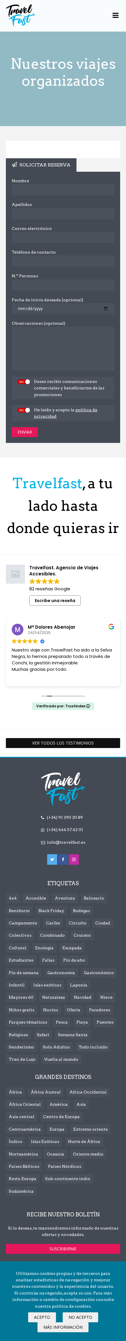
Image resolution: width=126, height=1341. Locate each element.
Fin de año (74, 960)
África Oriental (25, 1104)
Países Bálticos (24, 1166)
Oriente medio (88, 1154)
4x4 (13, 898)
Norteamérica (23, 1154)
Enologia (44, 947)
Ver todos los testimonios (63, 743)
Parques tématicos (28, 1022)
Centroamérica (25, 1129)
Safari (43, 1034)
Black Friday (51, 910)
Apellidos (22, 204)
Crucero (82, 935)
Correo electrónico (32, 228)
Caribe (53, 923)
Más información (63, 1327)
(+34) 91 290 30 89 (65, 817)
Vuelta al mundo (61, 1059)
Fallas (48, 960)
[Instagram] (74, 859)
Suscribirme (63, 1248)
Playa (82, 1022)
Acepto (42, 1317)
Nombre (20, 180)
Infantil (17, 985)
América (59, 1104)
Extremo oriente (90, 1129)
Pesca (62, 1022)
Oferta (73, 1010)
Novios (50, 1010)
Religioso (18, 1034)
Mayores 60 (21, 997)
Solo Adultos (56, 1047)
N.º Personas (25, 276)
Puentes (105, 1022)
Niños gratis (21, 1010)
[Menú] (115, 16)
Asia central (21, 1116)
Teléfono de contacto (34, 252)
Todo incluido (93, 1047)
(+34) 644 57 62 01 (65, 829)
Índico (15, 1141)
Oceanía (55, 1154)
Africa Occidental (88, 1092)
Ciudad (102, 923)
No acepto (80, 1317)
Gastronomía (61, 972)
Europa (57, 1129)
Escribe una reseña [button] (55, 601)
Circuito (77, 923)
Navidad (82, 997)
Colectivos (20, 935)
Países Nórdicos (64, 1166)
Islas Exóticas (45, 1141)
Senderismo (21, 1047)
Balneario (94, 898)
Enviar (25, 432)
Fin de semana (24, 972)
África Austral (46, 1092)
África (15, 1092)
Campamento (23, 923)
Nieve (106, 997)
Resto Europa (22, 1178)
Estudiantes (21, 960)
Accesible (35, 898)
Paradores (99, 1010)
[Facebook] (63, 859)
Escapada (72, 947)
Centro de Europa (61, 1116)
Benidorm (19, 910)
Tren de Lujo (22, 1059)
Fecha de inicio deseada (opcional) (47, 300)
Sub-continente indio (67, 1178)
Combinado (52, 935)
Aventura (65, 898)
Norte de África (84, 1141)
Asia (81, 1104)
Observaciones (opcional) (38, 323)
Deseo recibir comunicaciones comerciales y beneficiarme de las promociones (69, 388)
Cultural (17, 947)
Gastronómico (99, 972)
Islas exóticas (47, 985)
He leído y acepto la (65, 413)
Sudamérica (21, 1191)
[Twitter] (52, 859)
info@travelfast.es (66, 842)
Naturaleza (53, 997)
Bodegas (81, 910)
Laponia (78, 985)
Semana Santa (73, 1034)
